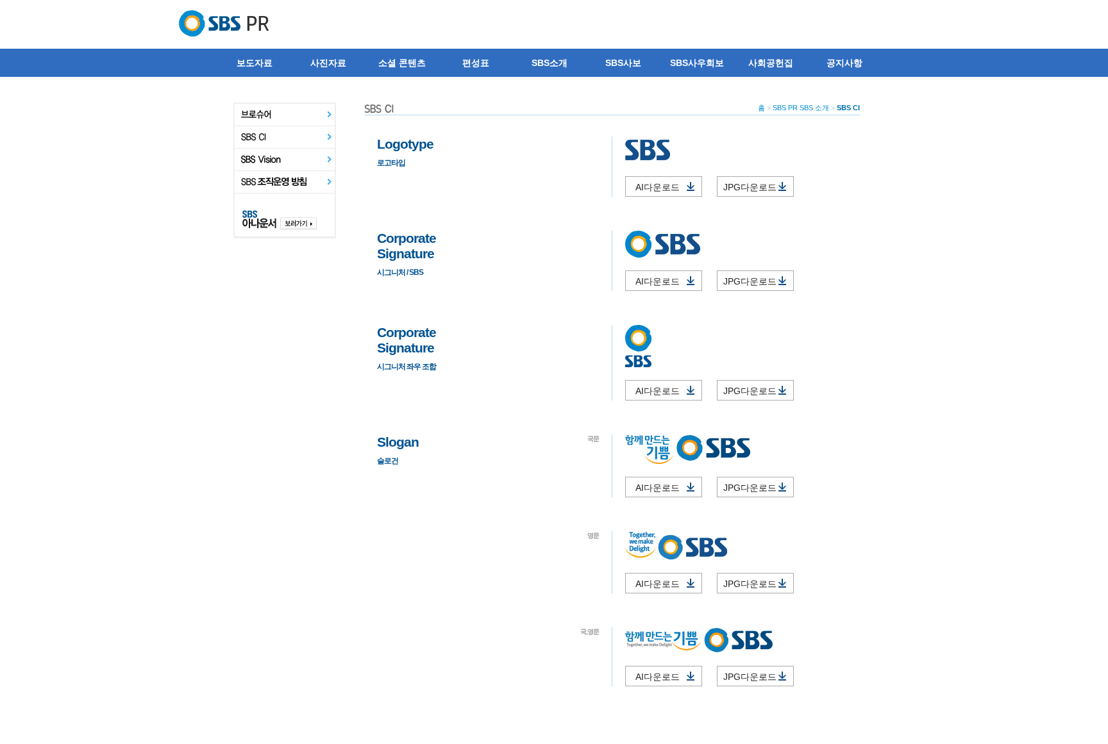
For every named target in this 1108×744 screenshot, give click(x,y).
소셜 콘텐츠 (402, 63)
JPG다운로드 (757, 187)
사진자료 (328, 63)
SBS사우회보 (697, 63)
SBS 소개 (814, 108)
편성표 (475, 63)
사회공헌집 (770, 63)
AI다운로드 (667, 187)
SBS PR (785, 108)
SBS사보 (623, 63)
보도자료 (255, 63)
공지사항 (844, 63)
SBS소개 (549, 63)
